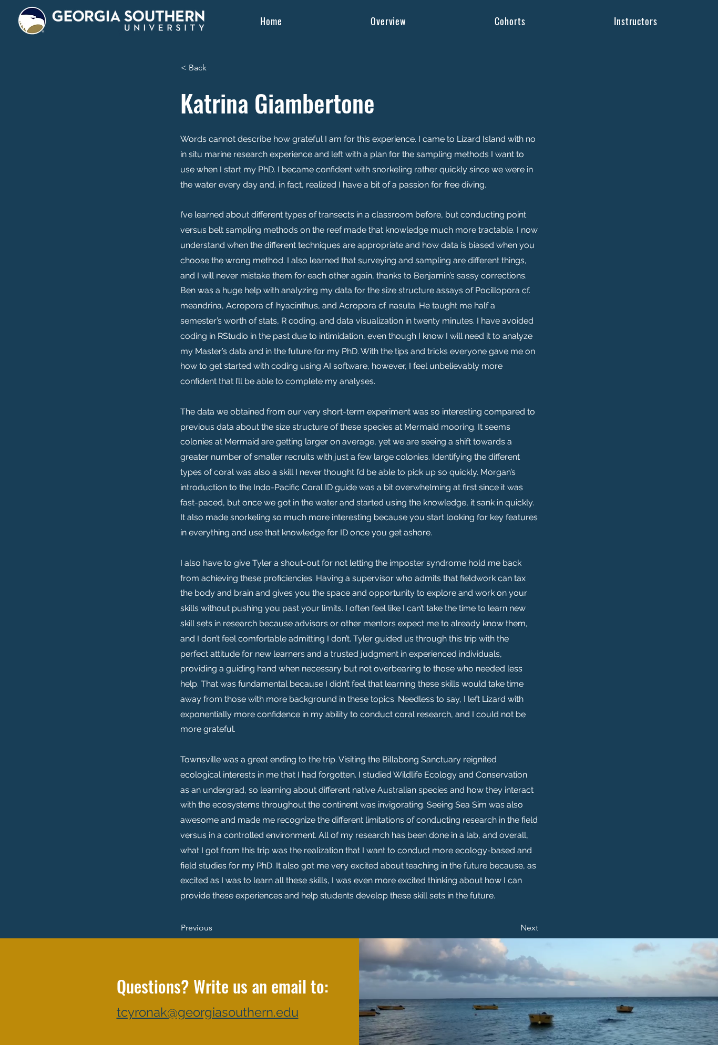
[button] (510, 21)
